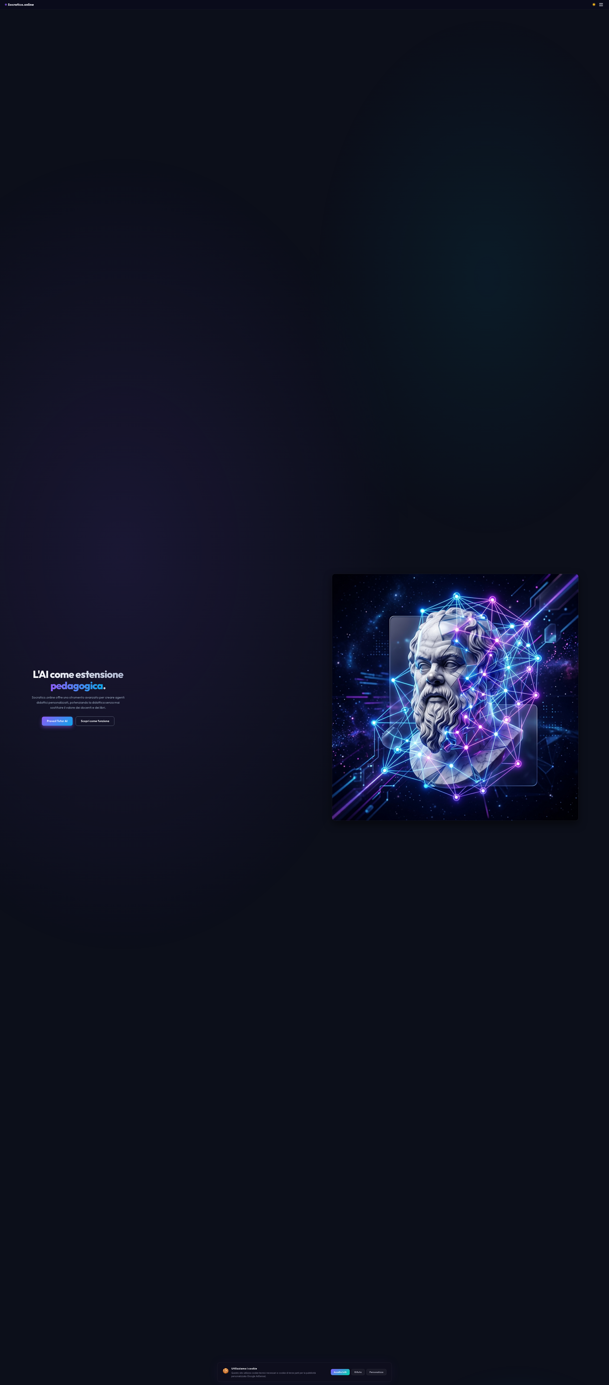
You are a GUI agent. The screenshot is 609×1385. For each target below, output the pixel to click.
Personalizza (376, 1372)
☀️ (594, 4)
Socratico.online (21, 5)
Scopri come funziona (95, 721)
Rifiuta (358, 1372)
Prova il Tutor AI (57, 721)
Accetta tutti (340, 1372)
